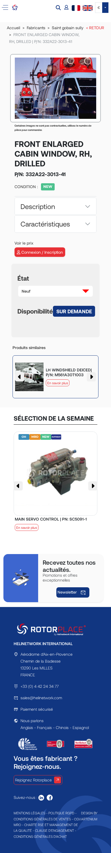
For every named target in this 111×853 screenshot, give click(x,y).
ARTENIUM (89, 819)
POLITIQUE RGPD (61, 813)
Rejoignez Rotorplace (33, 779)
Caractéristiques (45, 224)
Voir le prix (24, 243)
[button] (59, 7)
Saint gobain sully (67, 27)
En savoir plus (57, 383)
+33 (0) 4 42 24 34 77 (39, 686)
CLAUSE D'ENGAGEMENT (54, 830)
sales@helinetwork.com (41, 697)
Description (37, 206)
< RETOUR (95, 27)
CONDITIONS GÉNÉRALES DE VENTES (42, 819)
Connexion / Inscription (41, 252)
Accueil (13, 27)
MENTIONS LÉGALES (29, 813)
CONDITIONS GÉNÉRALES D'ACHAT (40, 836)
